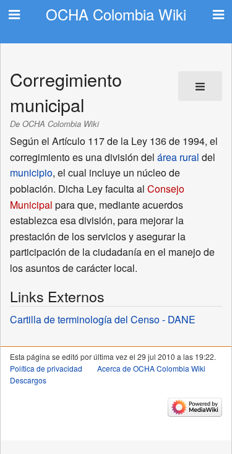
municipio (31, 172)
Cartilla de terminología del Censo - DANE (102, 319)
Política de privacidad (46, 368)
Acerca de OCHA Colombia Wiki (151, 368)
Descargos (28, 380)
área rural (178, 157)
